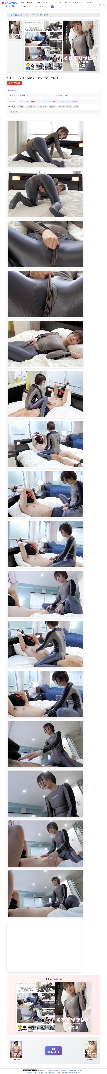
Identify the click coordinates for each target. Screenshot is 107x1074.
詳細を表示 (14, 112)
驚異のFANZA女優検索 (11, 5)
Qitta (64, 1070)
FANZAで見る (15, 83)
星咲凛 (17, 15)
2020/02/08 (23, 95)
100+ (38, 2)
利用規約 (29, 1072)
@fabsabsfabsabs (71, 1072)
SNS (24, 7)
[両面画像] (61, 46)
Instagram (74, 1070)
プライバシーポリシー (40, 1072)
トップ (10, 15)
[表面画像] (15, 30)
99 (31, 2)
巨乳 (68, 2)
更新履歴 (51, 1072)
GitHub (81, 1070)
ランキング (78, 2)
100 (61, 2)
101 (46, 2)
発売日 (89, 2)
